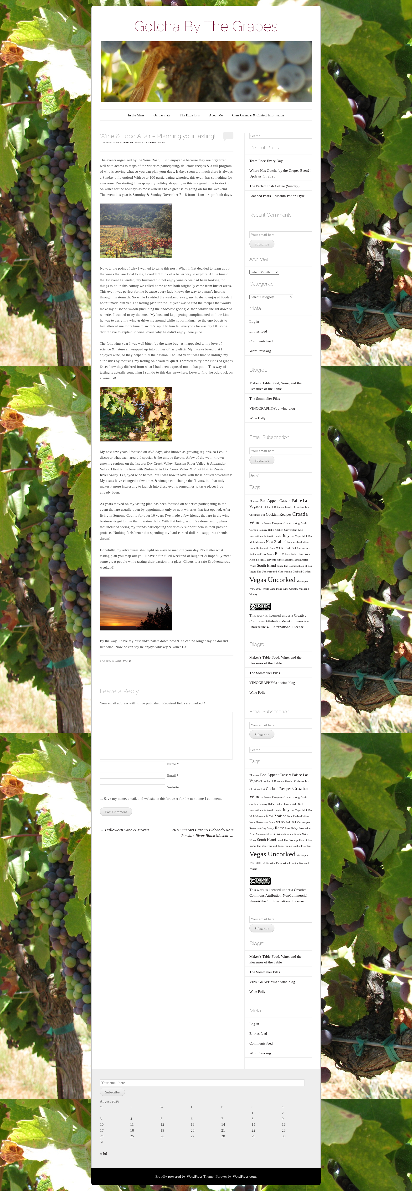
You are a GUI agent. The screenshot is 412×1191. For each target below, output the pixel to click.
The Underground (267, 571)
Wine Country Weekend (296, 589)
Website (173, 787)
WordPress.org (260, 351)
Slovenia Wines (275, 559)
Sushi (280, 566)
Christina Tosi (301, 507)
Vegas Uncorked (272, 579)
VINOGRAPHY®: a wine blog (272, 408)
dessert (267, 523)
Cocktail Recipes (278, 514)
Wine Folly (257, 418)
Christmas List (257, 515)
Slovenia (261, 559)
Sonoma (289, 559)
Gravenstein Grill (293, 530)
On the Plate (162, 115)
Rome (279, 553)
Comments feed (261, 341)
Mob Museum (257, 542)
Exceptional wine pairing (286, 523)
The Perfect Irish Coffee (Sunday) (274, 186)
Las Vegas (295, 536)
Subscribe (262, 244)
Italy (286, 536)
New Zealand (276, 542)
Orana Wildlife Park (280, 548)
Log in (254, 321)
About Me (216, 115)
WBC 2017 (255, 589)
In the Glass (136, 115)
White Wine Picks (272, 589)
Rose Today (291, 554)
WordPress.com (244, 1176)
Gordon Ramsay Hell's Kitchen (266, 530)
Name (173, 764)
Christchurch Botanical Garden (276, 507)
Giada (304, 523)
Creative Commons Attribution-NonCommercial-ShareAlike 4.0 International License (279, 621)
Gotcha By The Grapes (206, 26)
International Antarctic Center (265, 536)
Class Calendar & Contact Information (258, 115)
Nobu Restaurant (258, 548)
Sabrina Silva (155, 142)
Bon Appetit (269, 501)
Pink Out (296, 548)
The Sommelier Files (264, 398)
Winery (253, 594)
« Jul (103, 1153)
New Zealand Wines (298, 542)
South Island (266, 565)
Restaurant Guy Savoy (261, 554)
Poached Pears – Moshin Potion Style (277, 196)
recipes (306, 548)
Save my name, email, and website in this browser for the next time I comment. (163, 799)
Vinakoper (302, 581)
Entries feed (258, 331)
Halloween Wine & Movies (124, 830)
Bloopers (254, 501)
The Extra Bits (190, 115)
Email (173, 775)
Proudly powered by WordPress (178, 1176)
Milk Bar (307, 536)
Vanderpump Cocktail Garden (294, 571)
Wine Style (123, 661)
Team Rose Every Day (266, 161)
